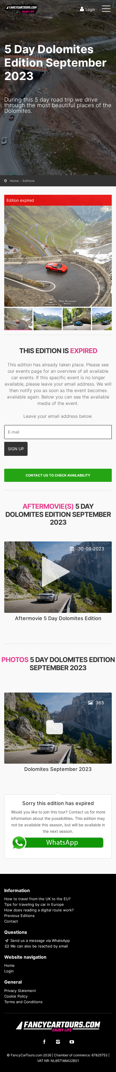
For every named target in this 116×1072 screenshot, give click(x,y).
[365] (58, 727)
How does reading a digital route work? (39, 910)
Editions (29, 181)
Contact (11, 921)
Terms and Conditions (23, 1002)
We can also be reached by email (38, 946)
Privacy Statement (20, 990)
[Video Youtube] (58, 576)
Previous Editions (19, 915)
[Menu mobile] (106, 10)
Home (14, 181)
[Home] (21, 8)
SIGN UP (16, 448)
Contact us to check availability (58, 475)
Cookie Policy (16, 996)
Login (90, 9)
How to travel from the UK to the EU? (37, 899)
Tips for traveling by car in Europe (34, 904)
